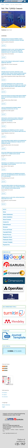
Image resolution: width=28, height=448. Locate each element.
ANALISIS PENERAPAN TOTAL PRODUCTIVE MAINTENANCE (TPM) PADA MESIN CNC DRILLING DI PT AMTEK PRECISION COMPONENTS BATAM (13, 85)
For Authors (4, 394)
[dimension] (14, 284)
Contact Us (6, 222)
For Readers (4, 392)
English (3, 407)
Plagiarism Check (7, 237)
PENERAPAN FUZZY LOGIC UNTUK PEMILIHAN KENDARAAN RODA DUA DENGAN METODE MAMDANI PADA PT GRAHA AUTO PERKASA (12, 51)
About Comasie (7, 219)
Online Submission (8, 214)
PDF (4, 45)
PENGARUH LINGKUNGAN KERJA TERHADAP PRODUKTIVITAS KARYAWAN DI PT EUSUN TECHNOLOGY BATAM (12, 119)
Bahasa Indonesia (6, 404)
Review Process (7, 234)
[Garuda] (14, 268)
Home (2, 4)
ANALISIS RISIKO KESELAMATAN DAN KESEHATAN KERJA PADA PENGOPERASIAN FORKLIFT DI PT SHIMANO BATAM (13, 142)
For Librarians (5, 396)
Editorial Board (7, 224)
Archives (7, 4)
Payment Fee (6, 244)
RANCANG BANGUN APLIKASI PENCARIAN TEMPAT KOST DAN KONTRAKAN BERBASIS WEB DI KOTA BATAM (13, 97)
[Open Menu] (1, 1)
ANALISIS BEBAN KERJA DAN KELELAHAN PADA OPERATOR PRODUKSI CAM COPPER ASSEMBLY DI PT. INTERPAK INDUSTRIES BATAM (13, 187)
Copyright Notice (7, 232)
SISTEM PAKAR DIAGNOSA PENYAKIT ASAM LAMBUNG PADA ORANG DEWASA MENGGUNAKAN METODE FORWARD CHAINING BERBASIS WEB (13, 73)
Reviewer (5, 227)
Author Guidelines (7, 217)
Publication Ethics (7, 239)
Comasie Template (7, 242)
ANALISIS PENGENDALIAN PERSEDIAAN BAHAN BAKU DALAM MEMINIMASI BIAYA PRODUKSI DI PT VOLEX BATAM (13, 175)
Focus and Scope (7, 229)
